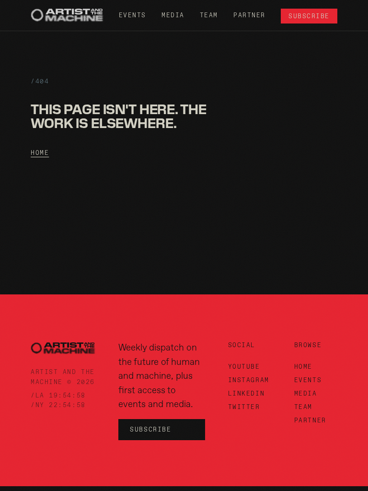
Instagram (248, 380)
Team (209, 15)
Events (132, 15)
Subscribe (309, 16)
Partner (249, 15)
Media (172, 15)
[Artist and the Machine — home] (67, 15)
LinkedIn (246, 393)
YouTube (244, 366)
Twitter (244, 406)
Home (40, 152)
